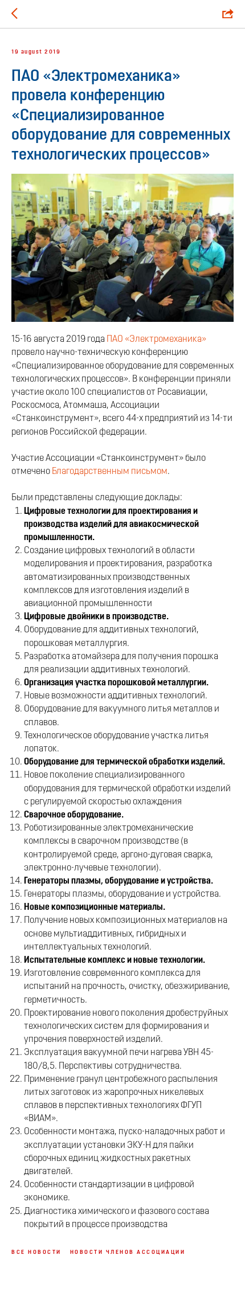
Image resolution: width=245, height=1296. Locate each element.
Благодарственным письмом (110, 471)
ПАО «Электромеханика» (156, 339)
